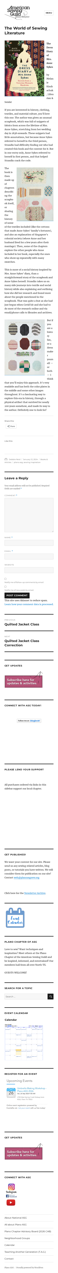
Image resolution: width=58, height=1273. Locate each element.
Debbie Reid (14, 459)
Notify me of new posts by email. (19, 590)
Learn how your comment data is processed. (29, 604)
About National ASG (16, 1217)
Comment (11, 495)
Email (9, 551)
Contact (9, 1258)
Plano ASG (9, 1267)
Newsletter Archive (34, 893)
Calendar (10, 1245)
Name (9, 537)
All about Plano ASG (16, 1224)
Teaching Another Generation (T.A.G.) (25, 1252)
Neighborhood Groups (17, 1238)
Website (9, 565)
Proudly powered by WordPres (29, 1267)
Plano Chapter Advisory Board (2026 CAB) (28, 1231)
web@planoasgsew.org (26, 877)
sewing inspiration (32, 462)
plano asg (18, 462)
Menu (49, 13)
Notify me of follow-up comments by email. (24, 582)
